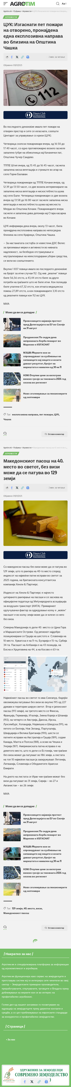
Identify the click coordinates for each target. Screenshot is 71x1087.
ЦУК (56, 414)
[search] (57, 3)
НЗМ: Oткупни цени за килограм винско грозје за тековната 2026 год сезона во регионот (44, 379)
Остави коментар (56, 434)
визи (39, 908)
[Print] (27, 57)
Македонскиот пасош (16, 913)
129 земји (17, 908)
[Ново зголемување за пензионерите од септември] (12, 395)
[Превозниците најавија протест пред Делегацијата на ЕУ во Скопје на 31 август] (12, 324)
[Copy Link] (22, 57)
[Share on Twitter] (17, 57)
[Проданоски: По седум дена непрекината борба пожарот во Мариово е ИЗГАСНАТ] (12, 340)
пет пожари (46, 414)
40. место (29, 908)
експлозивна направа (25, 414)
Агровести (11, 17)
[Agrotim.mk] (22, 3)
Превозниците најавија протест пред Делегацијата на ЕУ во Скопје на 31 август (44, 324)
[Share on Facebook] (11, 57)
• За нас (10, 1039)
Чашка (7, 419)
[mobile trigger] (6, 3)
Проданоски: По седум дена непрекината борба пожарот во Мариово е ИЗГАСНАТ (42, 341)
